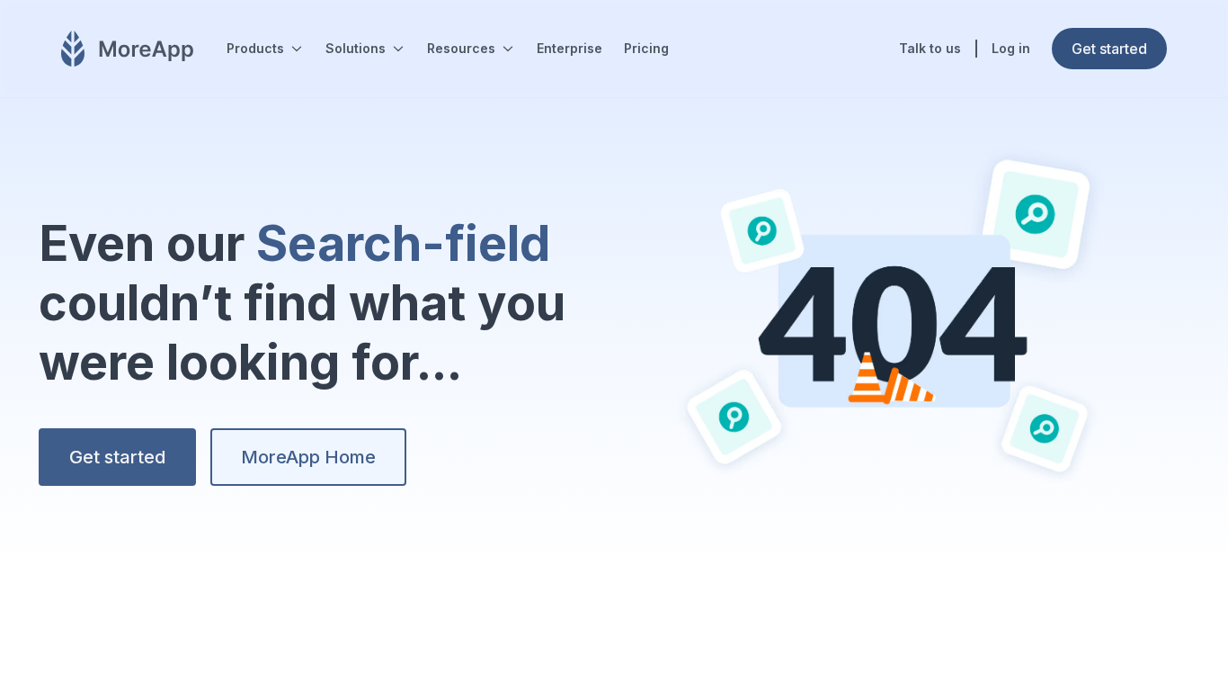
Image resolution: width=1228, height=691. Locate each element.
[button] (265, 48)
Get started (117, 457)
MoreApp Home (308, 457)
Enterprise (569, 48)
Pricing (646, 48)
